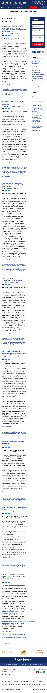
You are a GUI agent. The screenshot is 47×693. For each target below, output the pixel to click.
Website (7, 7)
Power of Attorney (12, 340)
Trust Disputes (8, 343)
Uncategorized (23, 93)
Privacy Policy (21, 664)
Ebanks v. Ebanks (10, 396)
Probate (8, 93)
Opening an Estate (23, 90)
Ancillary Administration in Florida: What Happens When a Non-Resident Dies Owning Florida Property (38, 118)
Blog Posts (40, 664)
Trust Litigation (9, 270)
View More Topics (36, 88)
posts (14, 455)
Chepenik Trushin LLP (15, 689)
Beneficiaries (21, 88)
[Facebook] (33, 52)
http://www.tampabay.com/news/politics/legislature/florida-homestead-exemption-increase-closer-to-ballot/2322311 (18, 611)
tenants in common (20, 381)
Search (38, 100)
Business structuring (16, 429)
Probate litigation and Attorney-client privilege (14, 508)
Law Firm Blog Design (38, 689)
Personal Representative (18, 91)
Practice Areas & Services (23, 7)
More (44, 7)
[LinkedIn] (38, 52)
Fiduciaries (19, 89)
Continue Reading (6, 85)
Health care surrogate (11, 168)
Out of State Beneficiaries (7, 91)
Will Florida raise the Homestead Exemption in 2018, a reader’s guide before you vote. (13, 576)
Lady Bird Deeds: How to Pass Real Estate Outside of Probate (38, 110)
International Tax (18, 432)
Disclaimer (14, 664)
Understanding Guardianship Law (19, 270)
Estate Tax (24, 167)
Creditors (3, 264)
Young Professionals (7, 94)
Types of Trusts (20, 175)
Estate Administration (10, 264)
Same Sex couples (8, 173)
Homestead (18, 168)
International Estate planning (12, 90)
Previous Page (6, 643)
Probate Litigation (19, 172)
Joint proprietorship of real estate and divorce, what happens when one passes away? (14, 353)
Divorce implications (16, 166)
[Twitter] (35, 52)
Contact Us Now (38, 44)
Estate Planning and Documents (9, 89)
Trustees (17, 93)
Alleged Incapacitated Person (12, 88)
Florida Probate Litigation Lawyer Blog (14, 3)
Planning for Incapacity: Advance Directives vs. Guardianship (37, 127)
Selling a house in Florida (18, 173)
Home (2, 7)
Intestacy (9, 266)
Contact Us (33, 7)
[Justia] (40, 52)
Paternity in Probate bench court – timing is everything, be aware (13, 279)
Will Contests (36, 72)
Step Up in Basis (15, 269)
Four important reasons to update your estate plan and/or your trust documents (13, 102)
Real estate (13, 93)
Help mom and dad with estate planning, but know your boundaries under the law (14, 184)
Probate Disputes (9, 268)
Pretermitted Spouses (10, 172)
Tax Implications (8, 175)
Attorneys (13, 7)
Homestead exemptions (12, 636)
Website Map (28, 664)
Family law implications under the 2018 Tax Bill (13, 442)
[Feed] (43, 52)
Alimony (4, 470)
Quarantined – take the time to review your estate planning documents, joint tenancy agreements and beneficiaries (14, 28)
